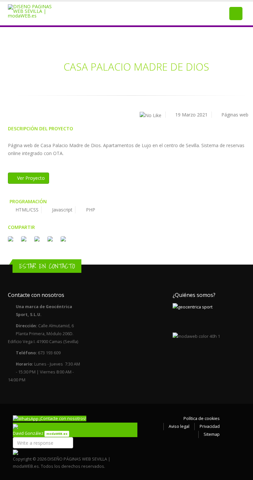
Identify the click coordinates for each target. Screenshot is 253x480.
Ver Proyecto (30, 178)
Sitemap (212, 434)
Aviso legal (179, 426)
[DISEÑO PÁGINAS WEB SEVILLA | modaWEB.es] (34, 11)
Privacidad (210, 426)
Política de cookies (201, 418)
